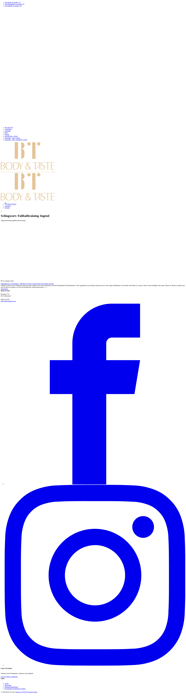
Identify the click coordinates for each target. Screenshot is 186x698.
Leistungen (8, 129)
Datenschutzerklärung (11, 687)
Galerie (7, 134)
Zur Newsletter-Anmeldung (9, 677)
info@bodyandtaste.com (8, 301)
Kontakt (7, 208)
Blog (6, 133)
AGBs (7, 683)
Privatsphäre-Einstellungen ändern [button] (15, 689)
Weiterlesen (4, 289)
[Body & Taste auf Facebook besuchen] (95, 484)
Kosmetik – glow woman (12, 138)
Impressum (8, 685)
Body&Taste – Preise (11, 136)
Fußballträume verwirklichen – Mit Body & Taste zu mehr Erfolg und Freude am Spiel (27, 284)
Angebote (8, 131)
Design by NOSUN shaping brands (26, 692)
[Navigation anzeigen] (1, 211)
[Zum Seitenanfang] (2, 696)
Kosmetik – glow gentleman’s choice (16, 140)
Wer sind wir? (9, 127)
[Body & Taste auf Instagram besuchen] (95, 665)
